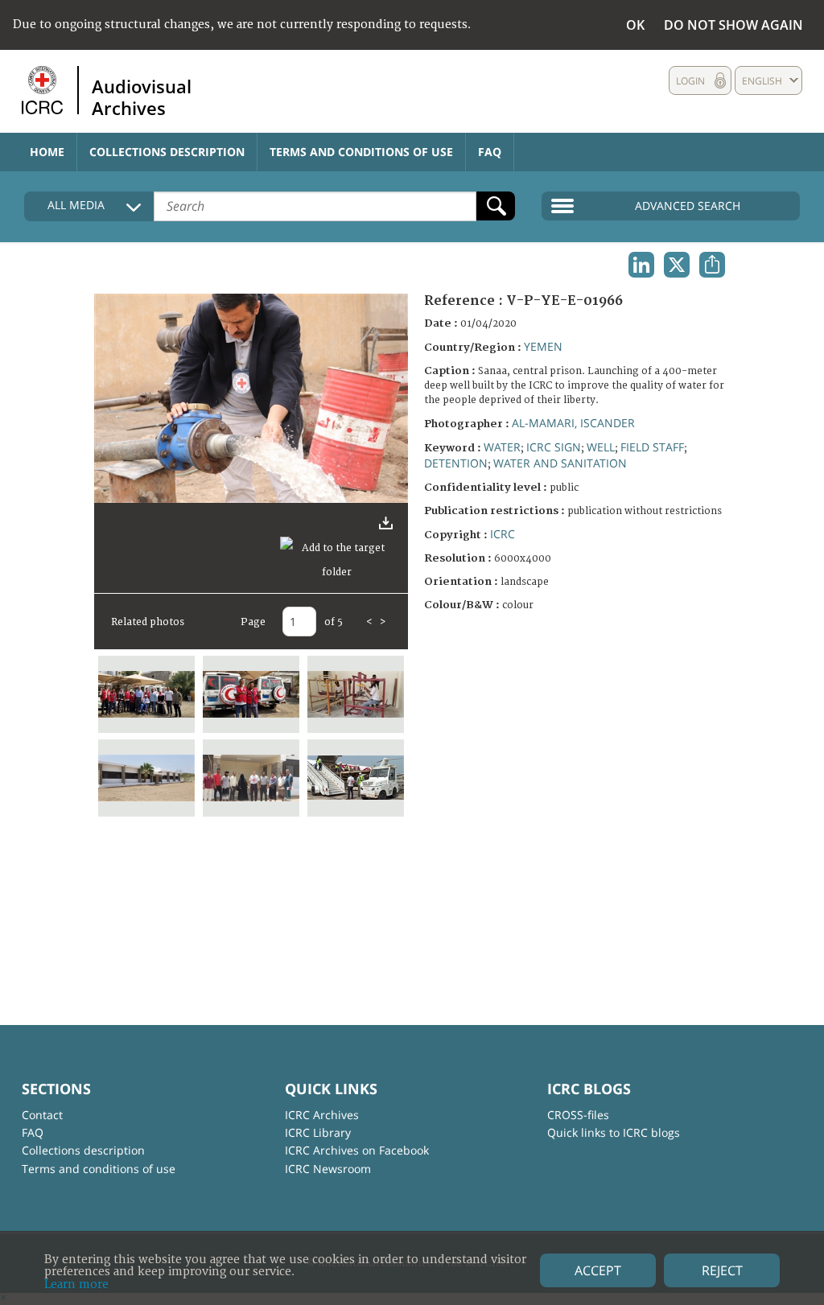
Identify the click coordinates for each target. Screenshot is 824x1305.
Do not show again (733, 25)
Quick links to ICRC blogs (613, 1132)
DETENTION (456, 463)
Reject (722, 1270)
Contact (42, 1114)
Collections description (167, 151)
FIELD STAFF (652, 447)
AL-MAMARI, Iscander (573, 422)
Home (47, 151)
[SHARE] (712, 265)
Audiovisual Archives (142, 96)
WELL (601, 447)
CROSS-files (578, 1114)
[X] (677, 265)
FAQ (489, 151)
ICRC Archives (322, 1114)
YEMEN (543, 346)
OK (635, 25)
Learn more (76, 1284)
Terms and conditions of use (361, 151)
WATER (502, 447)
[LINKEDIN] (641, 265)
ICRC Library (318, 1132)
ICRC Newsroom (328, 1168)
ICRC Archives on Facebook (357, 1150)
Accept (598, 1270)
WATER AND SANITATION (560, 463)
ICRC (502, 533)
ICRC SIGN (553, 447)
